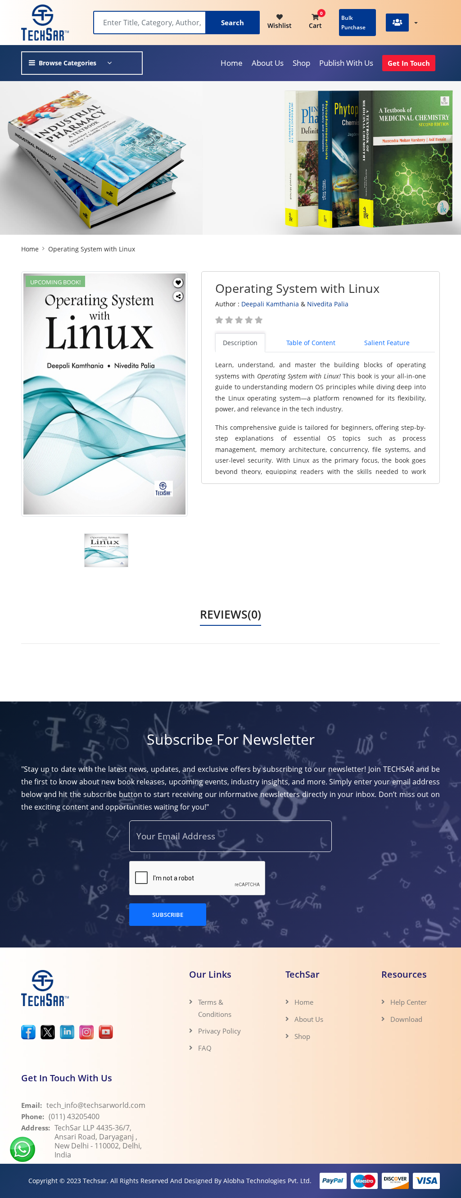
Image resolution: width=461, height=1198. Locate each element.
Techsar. (95, 1180)
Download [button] (407, 1019)
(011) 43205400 (74, 1116)
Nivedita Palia (327, 304)
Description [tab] (240, 342)
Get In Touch (409, 63)
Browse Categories (67, 63)
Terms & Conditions (214, 1008)
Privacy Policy (219, 1030)
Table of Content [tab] (310, 342)
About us (268, 63)
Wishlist (279, 26)
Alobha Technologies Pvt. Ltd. (267, 1180)
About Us (308, 1019)
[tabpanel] (325, 417)
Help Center (408, 1002)
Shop (301, 63)
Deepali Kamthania (270, 304)
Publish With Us (346, 63)
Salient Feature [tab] (387, 342)
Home (232, 63)
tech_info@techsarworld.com (95, 1105)
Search (232, 22)
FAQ (205, 1047)
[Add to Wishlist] (178, 282)
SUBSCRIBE (167, 915)
